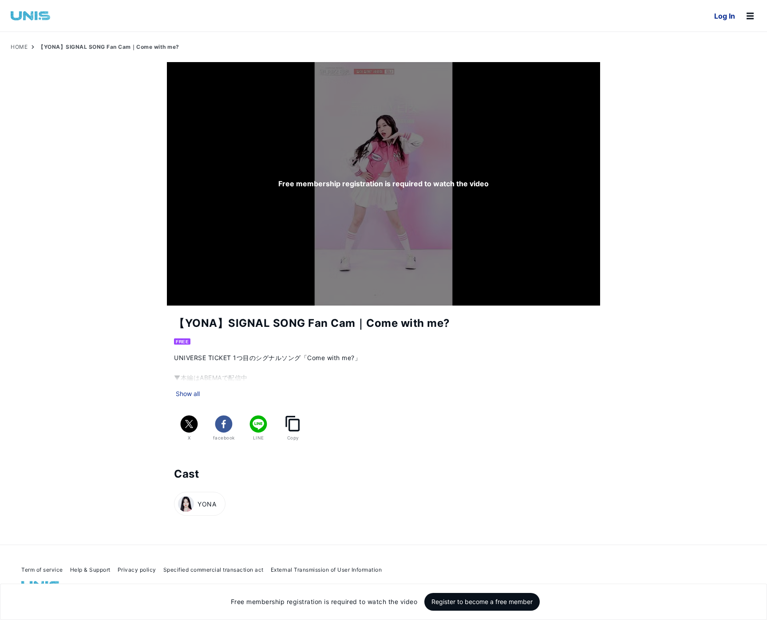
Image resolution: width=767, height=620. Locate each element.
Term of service (42, 569)
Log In (724, 16)
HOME (19, 46)
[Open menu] (750, 16)
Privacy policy (137, 569)
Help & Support (90, 569)
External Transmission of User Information (326, 569)
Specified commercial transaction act (213, 569)
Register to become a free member (482, 601)
